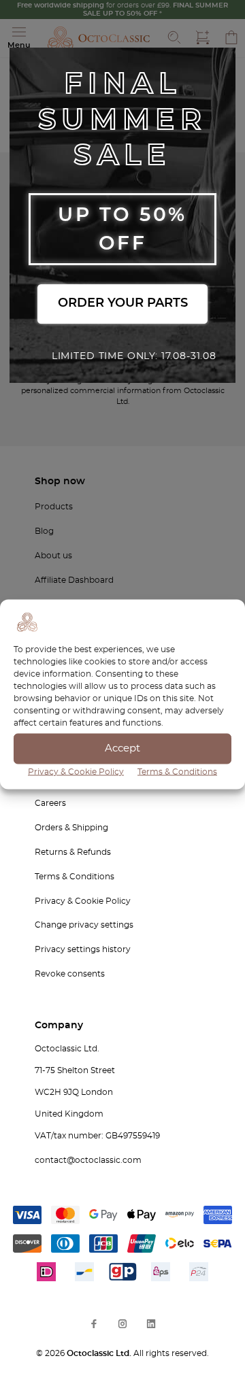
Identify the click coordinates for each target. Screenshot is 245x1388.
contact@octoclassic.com (88, 1160)
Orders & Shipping (71, 828)
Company (59, 1025)
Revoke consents (70, 974)
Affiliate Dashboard (74, 580)
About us (53, 556)
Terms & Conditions (177, 771)
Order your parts (123, 303)
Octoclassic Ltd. (100, 1353)
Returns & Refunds (73, 852)
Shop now (60, 481)
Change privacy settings (84, 925)
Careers (50, 803)
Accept (122, 748)
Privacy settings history (83, 949)
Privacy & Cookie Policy (76, 771)
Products (54, 507)
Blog (44, 531)
